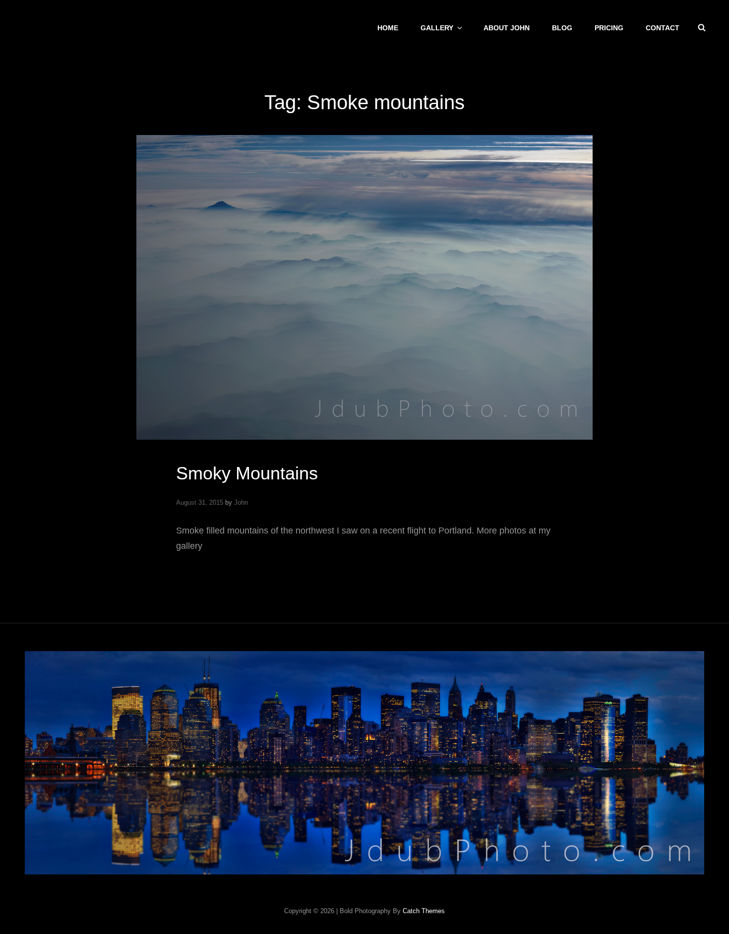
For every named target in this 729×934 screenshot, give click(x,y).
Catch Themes (424, 911)
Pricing (609, 28)
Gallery (437, 28)
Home (387, 28)
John (241, 502)
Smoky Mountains (247, 473)
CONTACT (662, 28)
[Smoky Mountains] (364, 287)
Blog (562, 28)
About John (507, 28)
